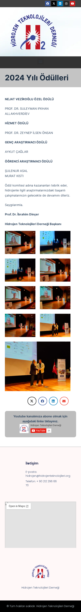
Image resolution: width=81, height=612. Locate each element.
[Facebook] (47, 3)
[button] (40, 61)
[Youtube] (72, 3)
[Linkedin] (60, 3)
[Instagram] (66, 3)
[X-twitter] (54, 3)
